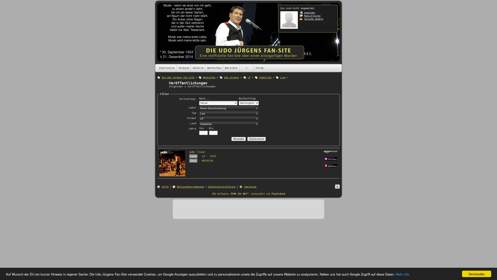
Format (191, 118)
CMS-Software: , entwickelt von (248, 193)
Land (193, 123)
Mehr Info (402, 274)
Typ (194, 112)
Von (201, 128)
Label (192, 107)
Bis (211, 128)
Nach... (204, 98)
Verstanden (476, 273)
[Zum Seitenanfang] (337, 186)
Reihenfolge (247, 98)
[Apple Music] (331, 158)
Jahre (192, 128)
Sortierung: (187, 98)
